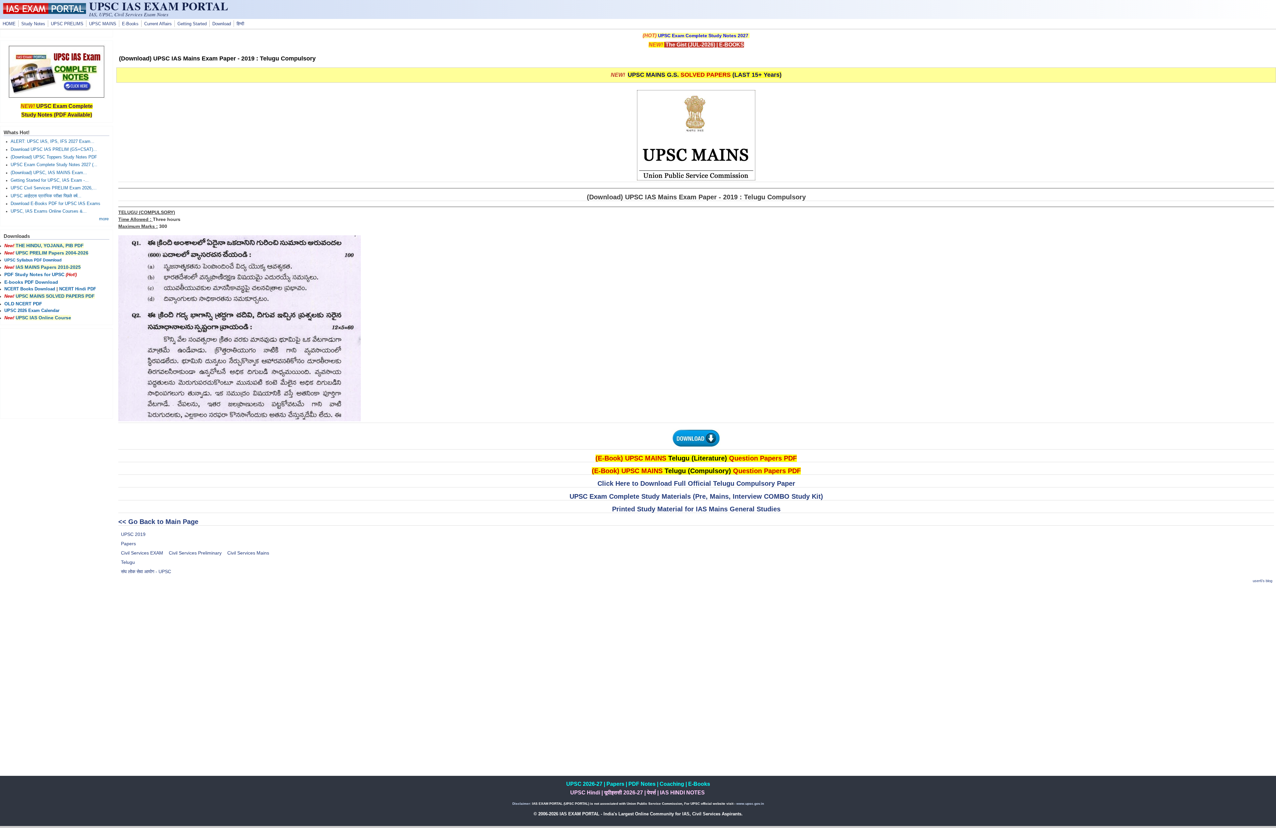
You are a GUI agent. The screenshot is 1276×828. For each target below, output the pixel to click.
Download (221, 24)
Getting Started (192, 24)
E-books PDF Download (31, 282)
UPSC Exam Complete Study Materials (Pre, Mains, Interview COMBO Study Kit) (696, 496)
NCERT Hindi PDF (77, 289)
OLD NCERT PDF (23, 303)
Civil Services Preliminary (195, 553)
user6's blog (1262, 581)
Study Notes (33, 24)
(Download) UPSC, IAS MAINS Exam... (49, 172)
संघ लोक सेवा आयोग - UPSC (146, 571)
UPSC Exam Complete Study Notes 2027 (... (54, 164)
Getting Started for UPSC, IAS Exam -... (50, 180)
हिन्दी (240, 24)
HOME (9, 24)
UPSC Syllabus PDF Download (32, 260)
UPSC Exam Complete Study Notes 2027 (703, 35)
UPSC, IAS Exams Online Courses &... (49, 211)
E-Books (130, 24)
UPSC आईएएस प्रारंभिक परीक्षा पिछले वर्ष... (46, 196)
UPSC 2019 (133, 534)
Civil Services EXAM (142, 553)
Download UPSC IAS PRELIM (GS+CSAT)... (54, 149)
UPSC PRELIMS (67, 24)
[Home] (44, 12)
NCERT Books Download (29, 289)
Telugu (128, 562)
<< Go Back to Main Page (158, 521)
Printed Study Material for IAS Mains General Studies (696, 509)
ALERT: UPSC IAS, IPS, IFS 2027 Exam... (52, 141)
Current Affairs (158, 24)
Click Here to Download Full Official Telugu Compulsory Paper (696, 483)
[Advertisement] (696, 636)
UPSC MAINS (102, 24)
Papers (128, 543)
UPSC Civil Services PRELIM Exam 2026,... (54, 188)
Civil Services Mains (248, 553)
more (104, 219)
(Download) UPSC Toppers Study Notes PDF (54, 157)
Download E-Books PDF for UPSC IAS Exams (55, 203)
